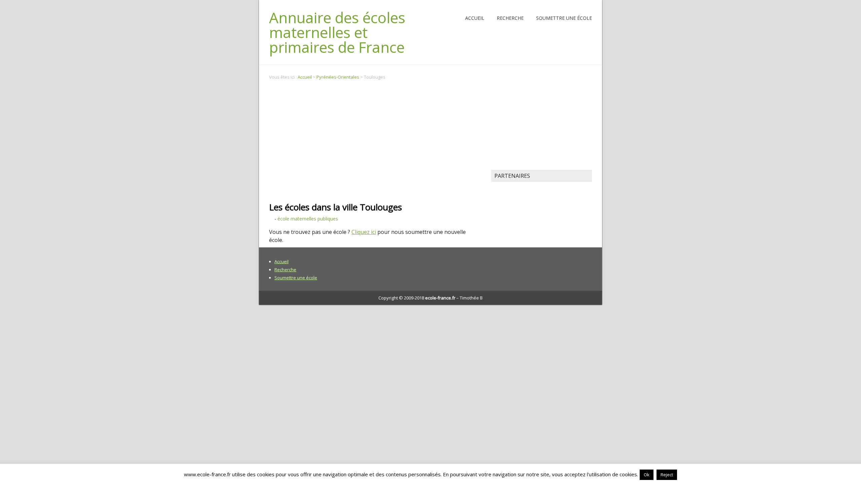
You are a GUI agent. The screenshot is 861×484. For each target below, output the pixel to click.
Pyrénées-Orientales (337, 77)
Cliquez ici (363, 232)
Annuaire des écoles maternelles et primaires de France (337, 32)
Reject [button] (667, 475)
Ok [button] (646, 475)
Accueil (474, 18)
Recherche (510, 18)
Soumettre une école (564, 18)
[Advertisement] (375, 137)
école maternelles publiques (307, 218)
